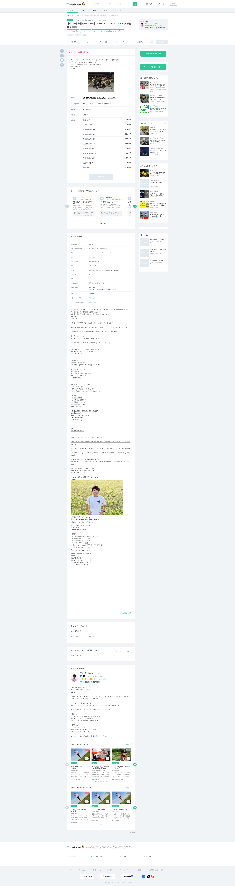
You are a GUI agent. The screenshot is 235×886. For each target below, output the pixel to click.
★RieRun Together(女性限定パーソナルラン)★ (157, 98)
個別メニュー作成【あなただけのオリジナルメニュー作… (158, 204)
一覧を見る (128, 744)
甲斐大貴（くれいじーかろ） (152, 23)
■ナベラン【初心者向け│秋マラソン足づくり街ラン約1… (158, 85)
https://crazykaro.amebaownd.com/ (100, 253)
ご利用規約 (110, 870)
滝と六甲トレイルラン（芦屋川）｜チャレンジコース (158, 130)
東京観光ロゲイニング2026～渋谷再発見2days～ (157, 141)
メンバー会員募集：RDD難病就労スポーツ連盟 (158, 109)
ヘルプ (158, 4)
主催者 (83, 10)
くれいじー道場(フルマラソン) (121, 809)
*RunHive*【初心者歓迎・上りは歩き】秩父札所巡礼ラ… (158, 194)
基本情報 (74, 42)
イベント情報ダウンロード (153, 67)
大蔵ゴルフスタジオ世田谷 (157, 239)
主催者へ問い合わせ (153, 53)
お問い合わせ (81, 870)
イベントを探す (72, 856)
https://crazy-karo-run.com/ (95, 676)
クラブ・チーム (116, 10)
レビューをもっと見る (101, 223)
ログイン (164, 4)
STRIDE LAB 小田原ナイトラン (158, 183)
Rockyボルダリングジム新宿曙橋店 (158, 250)
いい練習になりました (106, 202)
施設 (94, 10)
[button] (135, 206)
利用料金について (96, 870)
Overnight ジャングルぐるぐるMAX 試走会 (158, 151)
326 (161, 25)
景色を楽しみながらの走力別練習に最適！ (83, 202)
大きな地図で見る (125, 613)
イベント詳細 (103, 42)
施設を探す (123, 856)
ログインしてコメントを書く (123, 651)
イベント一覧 (75, 15)
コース (105, 10)
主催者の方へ (149, 4)
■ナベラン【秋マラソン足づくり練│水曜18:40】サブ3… (158, 215)
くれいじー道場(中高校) (98, 809)
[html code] (62, 65)
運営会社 (140, 870)
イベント (72, 10)
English (173, 3)
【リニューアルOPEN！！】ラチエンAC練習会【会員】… (158, 173)
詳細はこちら (93, 298)
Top (68, 15)
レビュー (88, 42)
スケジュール (122, 42)
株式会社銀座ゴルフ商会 (156, 260)
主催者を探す (98, 856)
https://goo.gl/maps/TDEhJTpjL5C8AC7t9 (85, 365)
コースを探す (147, 856)
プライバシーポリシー (125, 870)
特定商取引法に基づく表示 (156, 870)
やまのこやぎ (81, 197)
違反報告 (132, 832)
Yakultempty (108, 197)
